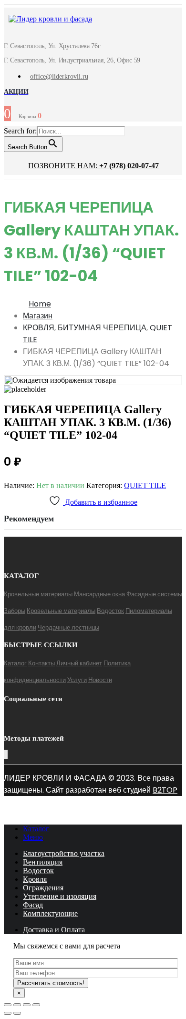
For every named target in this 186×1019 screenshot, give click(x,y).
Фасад (33, 905)
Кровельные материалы (38, 594)
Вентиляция (42, 862)
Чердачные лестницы (68, 627)
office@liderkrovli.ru (59, 76)
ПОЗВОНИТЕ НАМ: (93, 166)
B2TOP (165, 790)
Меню (33, 837)
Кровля (35, 879)
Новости (100, 679)
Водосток (110, 610)
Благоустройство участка (63, 853)
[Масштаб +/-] (36, 1004)
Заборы (14, 610)
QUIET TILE (145, 485)
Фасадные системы (154, 594)
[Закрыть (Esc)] (7, 1004)
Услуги (77, 679)
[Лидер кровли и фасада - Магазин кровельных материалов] (45, 20)
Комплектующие (50, 913)
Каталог (15, 663)
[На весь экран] (27, 1004)
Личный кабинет (79, 663)
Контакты (41, 663)
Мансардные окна (99, 594)
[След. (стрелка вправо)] (17, 1013)
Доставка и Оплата (54, 930)
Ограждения (43, 888)
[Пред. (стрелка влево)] (7, 1013)
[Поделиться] (17, 1004)
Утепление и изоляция (59, 896)
